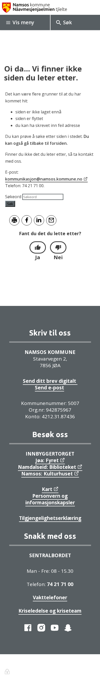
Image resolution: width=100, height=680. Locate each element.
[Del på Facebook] (27, 220)
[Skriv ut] (14, 220)
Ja (37, 257)
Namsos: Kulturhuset (47, 473)
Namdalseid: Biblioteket (47, 467)
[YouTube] (54, 627)
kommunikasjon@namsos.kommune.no (43, 179)
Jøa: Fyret (47, 460)
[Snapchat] (68, 627)
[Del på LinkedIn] (39, 220)
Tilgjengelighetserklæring (50, 518)
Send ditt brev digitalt (50, 381)
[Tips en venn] (51, 220)
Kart (47, 489)
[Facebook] (28, 627)
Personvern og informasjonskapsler (50, 499)
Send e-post (49, 387)
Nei (58, 257)
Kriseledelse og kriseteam (50, 610)
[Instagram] (41, 627)
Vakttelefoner (50, 597)
